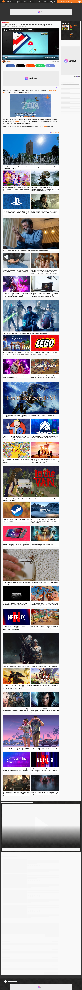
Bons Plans (52, 1)
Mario (45, 126)
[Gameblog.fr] (7, 1)
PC (58, 1)
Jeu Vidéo (18, 1)
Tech (25, 1)
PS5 (61, 1)
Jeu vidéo (4, 22)
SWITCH (67, 1)
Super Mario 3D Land (73, 26)
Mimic (9, 61)
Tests (45, 1)
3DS (71, 27)
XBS (64, 1)
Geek (31, 1)
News (7, 22)
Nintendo (17, 121)
